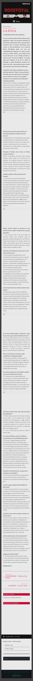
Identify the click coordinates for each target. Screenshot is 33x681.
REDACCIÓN (9, 645)
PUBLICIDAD (9, 649)
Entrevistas (7, 28)
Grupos (14, 28)
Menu (17, 21)
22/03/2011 (8, 26)
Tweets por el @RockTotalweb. (12, 597)
